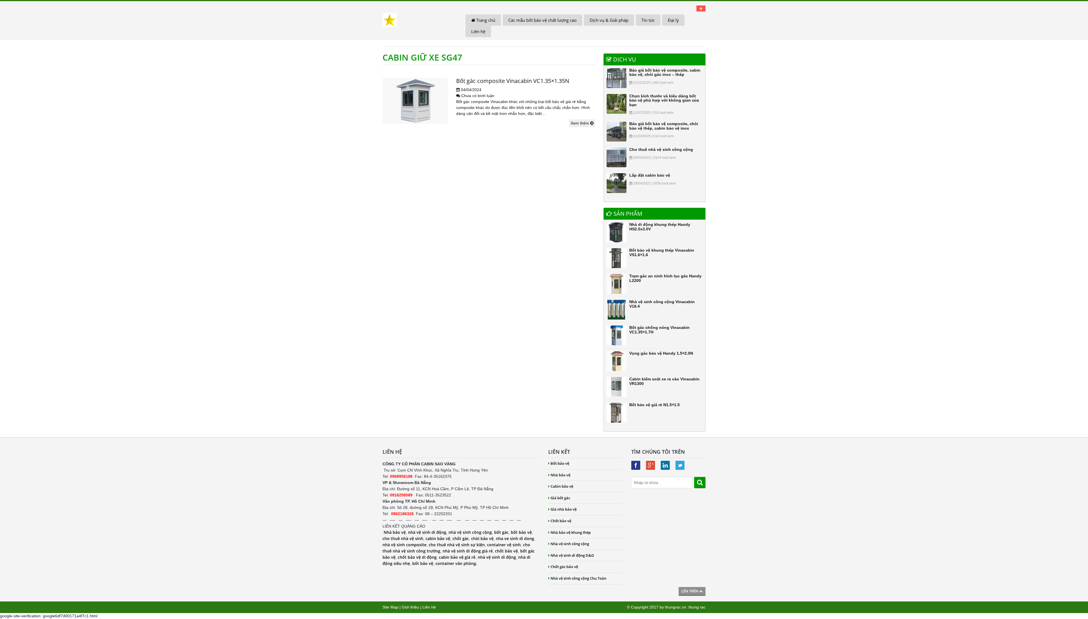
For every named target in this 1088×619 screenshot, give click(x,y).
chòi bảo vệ (482, 538)
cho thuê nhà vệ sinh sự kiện (457, 544)
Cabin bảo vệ (562, 486)
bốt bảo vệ (521, 532)
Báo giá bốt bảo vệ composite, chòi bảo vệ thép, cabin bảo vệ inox (663, 125)
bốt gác (501, 532)
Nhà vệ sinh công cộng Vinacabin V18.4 (662, 303)
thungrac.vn (675, 607)
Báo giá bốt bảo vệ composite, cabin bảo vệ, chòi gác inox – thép (664, 72)
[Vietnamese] (701, 8)
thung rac (697, 607)
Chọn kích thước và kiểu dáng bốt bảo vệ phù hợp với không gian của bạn (664, 100)
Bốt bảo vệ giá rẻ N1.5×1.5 (654, 404)
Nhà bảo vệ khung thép (571, 532)
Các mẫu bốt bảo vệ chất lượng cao (542, 20)
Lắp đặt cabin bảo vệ (649, 175)
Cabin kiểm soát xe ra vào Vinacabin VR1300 (664, 381)
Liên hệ (478, 31)
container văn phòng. (456, 563)
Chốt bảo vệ (561, 520)
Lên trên (690, 591)
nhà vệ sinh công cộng (470, 532)
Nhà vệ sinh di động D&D (572, 555)
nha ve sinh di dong (515, 538)
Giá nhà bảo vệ (564, 509)
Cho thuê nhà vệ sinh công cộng (661, 149)
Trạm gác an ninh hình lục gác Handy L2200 (665, 278)
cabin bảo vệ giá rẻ (457, 557)
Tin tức (648, 20)
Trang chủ (485, 20)
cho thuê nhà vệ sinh (402, 538)
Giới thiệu (410, 607)
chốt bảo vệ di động (417, 557)
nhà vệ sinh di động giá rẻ (468, 551)
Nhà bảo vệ (395, 532)
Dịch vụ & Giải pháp (609, 20)
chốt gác (460, 538)
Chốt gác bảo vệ (564, 566)
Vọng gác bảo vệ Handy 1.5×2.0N (661, 353)
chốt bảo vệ (506, 551)
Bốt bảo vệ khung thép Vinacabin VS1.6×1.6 (661, 252)
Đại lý (673, 20)
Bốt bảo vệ (560, 463)
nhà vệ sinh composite (404, 544)
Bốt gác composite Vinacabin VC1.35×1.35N (512, 81)
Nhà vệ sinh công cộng (570, 543)
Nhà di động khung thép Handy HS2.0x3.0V (659, 226)
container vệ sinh (504, 544)
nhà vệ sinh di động (427, 532)
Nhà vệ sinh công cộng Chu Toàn (578, 578)
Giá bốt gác (560, 497)
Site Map (390, 607)
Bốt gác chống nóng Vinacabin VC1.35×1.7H (659, 329)
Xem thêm (580, 123)
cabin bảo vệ (438, 538)
